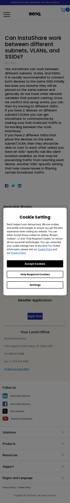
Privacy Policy (18, 253)
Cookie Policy (45, 249)
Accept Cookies (35, 264)
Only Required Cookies (35, 274)
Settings (35, 285)
